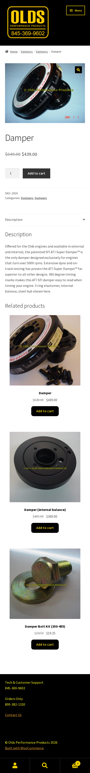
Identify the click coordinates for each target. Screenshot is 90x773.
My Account (15, 765)
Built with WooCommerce (24, 748)
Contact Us (13, 715)
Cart (69, 762)
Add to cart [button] (45, 411)
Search (45, 765)
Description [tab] (13, 219)
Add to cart (36, 173)
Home (14, 51)
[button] (78, 69)
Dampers (27, 51)
